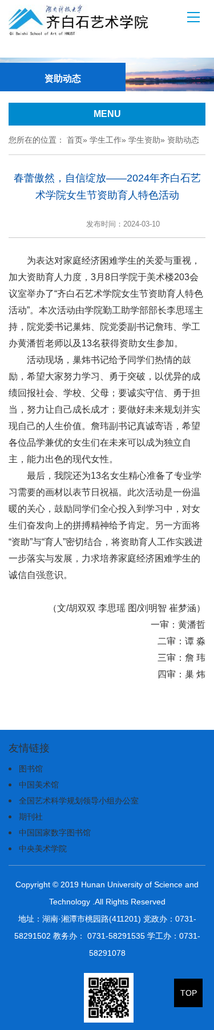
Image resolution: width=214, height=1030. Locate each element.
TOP (188, 992)
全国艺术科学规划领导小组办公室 (79, 800)
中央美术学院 (43, 848)
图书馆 (31, 768)
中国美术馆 (39, 784)
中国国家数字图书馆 (55, 832)
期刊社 (31, 816)
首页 (75, 139)
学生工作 (106, 139)
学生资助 (144, 139)
